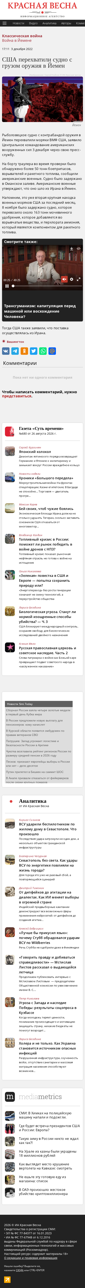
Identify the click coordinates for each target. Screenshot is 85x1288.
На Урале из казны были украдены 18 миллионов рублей (47, 1153)
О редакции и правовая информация (30, 1258)
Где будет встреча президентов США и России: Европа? (49, 1128)
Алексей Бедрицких (31, 928)
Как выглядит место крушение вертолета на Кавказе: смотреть (45, 1166)
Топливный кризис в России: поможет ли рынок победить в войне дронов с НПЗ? (45, 544)
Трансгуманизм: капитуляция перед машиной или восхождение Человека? (40, 311)
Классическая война (22, 36)
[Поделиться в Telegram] (15, 351)
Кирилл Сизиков (29, 820)
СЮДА (20, 1270)
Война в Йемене (17, 40)
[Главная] (42, 10)
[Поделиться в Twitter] (33, 351)
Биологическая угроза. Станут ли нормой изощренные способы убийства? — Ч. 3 (47, 617)
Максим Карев (28, 504)
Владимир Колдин (30, 535)
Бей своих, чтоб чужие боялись (46, 508)
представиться (16, 396)
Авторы (66, 23)
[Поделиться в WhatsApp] (43, 351)
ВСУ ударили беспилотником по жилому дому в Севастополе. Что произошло (48, 829)
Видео (33, 23)
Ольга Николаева (30, 571)
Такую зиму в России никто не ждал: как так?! (49, 1140)
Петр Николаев (29, 998)
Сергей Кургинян (30, 447)
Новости (18, 23)
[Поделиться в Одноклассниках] (24, 351)
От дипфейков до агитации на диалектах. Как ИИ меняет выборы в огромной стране (49, 897)
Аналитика (49, 23)
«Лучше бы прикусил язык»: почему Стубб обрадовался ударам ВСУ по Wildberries (49, 938)
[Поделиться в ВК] (5, 351)
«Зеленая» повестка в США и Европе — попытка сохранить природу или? (44, 580)
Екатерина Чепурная (33, 856)
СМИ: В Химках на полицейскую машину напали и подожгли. (45, 1115)
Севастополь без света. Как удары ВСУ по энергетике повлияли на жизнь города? (48, 865)
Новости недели (29, 474)
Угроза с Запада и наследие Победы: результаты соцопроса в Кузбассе (48, 1008)
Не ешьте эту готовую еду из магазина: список (42, 1179)
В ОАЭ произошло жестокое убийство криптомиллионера (43, 1191)
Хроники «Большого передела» (46, 478)
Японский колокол (35, 451)
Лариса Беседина (30, 607)
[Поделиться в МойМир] (52, 351)
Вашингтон (15, 341)
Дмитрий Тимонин (31, 888)
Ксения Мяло (27, 644)
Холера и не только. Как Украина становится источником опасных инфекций (47, 1048)
